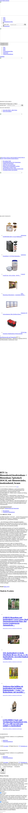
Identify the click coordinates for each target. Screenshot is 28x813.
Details (17, 486)
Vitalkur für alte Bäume (8, 163)
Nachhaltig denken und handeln (10, 170)
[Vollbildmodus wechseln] (2, 811)
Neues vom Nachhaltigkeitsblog (9, 158)
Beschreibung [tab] (6, 510)
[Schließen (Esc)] (4, 811)
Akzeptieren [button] (17, 766)
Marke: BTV (7, 586)
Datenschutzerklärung (8, 54)
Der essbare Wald (7, 161)
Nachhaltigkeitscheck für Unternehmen (12, 162)
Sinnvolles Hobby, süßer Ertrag (10, 110)
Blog (4, 20)
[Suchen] (25, 24)
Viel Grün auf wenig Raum (9, 164)
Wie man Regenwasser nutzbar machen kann (13, 168)
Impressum (5, 52)
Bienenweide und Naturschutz (9, 337)
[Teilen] (3, 811)
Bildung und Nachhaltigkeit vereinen (11, 166)
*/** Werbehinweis (22, 746)
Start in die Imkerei (7, 111)
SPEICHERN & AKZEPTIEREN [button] (8, 809)
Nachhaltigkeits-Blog (8, 21)
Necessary (4, 793)
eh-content (5, 746)
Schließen (2, 56)
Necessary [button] (2, 791)
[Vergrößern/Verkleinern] (0, 811)
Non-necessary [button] (3, 800)
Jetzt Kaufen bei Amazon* (6, 507)
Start (4, 17)
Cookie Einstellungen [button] (8, 766)
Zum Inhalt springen (4, 0)
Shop (4, 19)
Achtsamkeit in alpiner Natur (9, 167)
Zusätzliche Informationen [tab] (9, 512)
